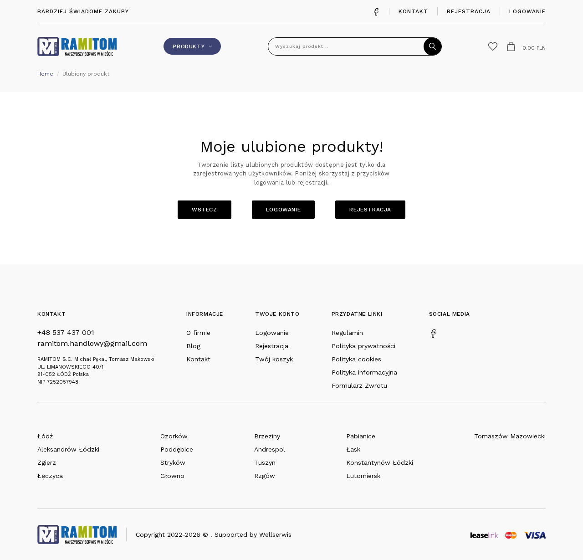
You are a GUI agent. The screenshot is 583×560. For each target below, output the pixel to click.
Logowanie (527, 11)
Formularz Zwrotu (359, 385)
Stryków (172, 462)
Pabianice (360, 436)
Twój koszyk (274, 359)
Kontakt (413, 11)
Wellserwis (275, 534)
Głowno (172, 475)
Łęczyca (50, 475)
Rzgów (264, 475)
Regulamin (347, 332)
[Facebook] (376, 11)
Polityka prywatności (363, 345)
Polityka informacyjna (364, 372)
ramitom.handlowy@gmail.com (92, 343)
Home (45, 74)
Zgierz (46, 462)
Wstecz (204, 209)
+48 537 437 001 (65, 332)
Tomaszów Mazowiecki (510, 436)
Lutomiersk (363, 475)
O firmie (198, 332)
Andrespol (269, 449)
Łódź (45, 436)
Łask (353, 449)
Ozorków (174, 436)
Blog (193, 345)
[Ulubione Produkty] (492, 46)
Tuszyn (265, 462)
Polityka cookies (356, 359)
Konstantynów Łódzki (379, 462)
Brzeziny (267, 436)
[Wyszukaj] (433, 46)
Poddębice (176, 449)
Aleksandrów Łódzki (68, 449)
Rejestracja (469, 11)
